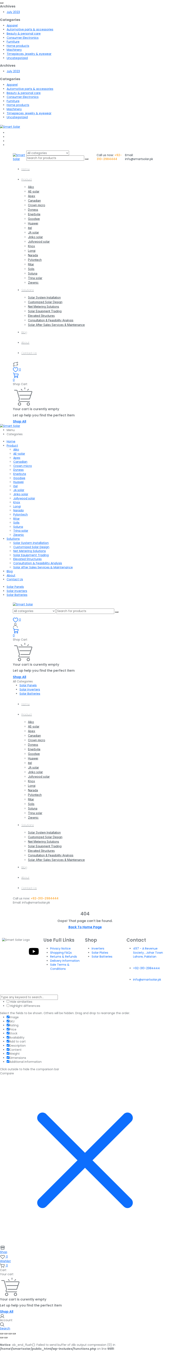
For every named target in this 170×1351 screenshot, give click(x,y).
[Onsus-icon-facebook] (11, 951)
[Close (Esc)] (14, 1333)
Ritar (31, 264)
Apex (31, 196)
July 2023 (13, 12)
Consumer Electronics (23, 38)
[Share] (10, 1333)
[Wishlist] (15, 364)
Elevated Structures (41, 315)
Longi (31, 250)
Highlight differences (24, 1006)
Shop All (19, 421)
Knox (31, 246)
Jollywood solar (39, 241)
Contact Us (29, 353)
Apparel (12, 25)
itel (30, 228)
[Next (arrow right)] (5, 1337)
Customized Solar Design (45, 302)
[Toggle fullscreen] (5, 1333)
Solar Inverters (17, 591)
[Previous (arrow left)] (1, 1337)
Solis (31, 269)
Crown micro (36, 205)
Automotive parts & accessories (30, 29)
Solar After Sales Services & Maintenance (56, 325)
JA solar (33, 232)
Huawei (33, 223)
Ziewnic (33, 282)
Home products (18, 46)
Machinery (14, 50)
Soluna (32, 273)
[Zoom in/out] (1, 1333)
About (25, 343)
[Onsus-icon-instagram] (22, 951)
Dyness (33, 209)
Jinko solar (35, 237)
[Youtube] (34, 951)
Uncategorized (17, 58)
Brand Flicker (123, 989)
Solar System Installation (44, 297)
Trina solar (35, 278)
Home (25, 169)
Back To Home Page (85, 927)
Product (26, 179)
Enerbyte (34, 214)
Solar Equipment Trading (45, 311)
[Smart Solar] (10, 126)
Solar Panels (15, 587)
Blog (24, 332)
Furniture (13, 42)
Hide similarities (20, 1002)
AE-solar (33, 191)
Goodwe (34, 219)
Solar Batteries (17, 595)
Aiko (31, 187)
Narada (33, 255)
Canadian (34, 200)
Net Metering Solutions (43, 306)
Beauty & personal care (24, 33)
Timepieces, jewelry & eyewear (29, 54)
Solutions (27, 290)
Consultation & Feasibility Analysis (50, 320)
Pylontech (35, 260)
